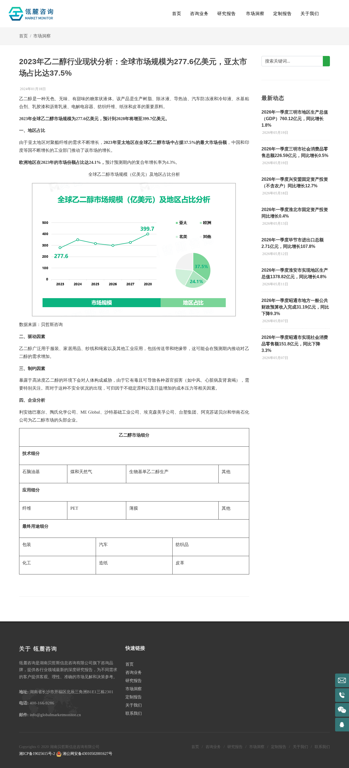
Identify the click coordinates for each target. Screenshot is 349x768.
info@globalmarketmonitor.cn (55, 715)
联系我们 (133, 713)
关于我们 (133, 705)
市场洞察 (42, 36)
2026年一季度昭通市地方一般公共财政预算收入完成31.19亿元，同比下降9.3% (295, 307)
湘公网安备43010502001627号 (87, 754)
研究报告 (133, 680)
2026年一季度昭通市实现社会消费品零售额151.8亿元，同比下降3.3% (294, 344)
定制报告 (133, 697)
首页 (176, 13)
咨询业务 (133, 672)
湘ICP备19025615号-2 (37, 754)
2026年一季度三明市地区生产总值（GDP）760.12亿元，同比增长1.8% (294, 118)
